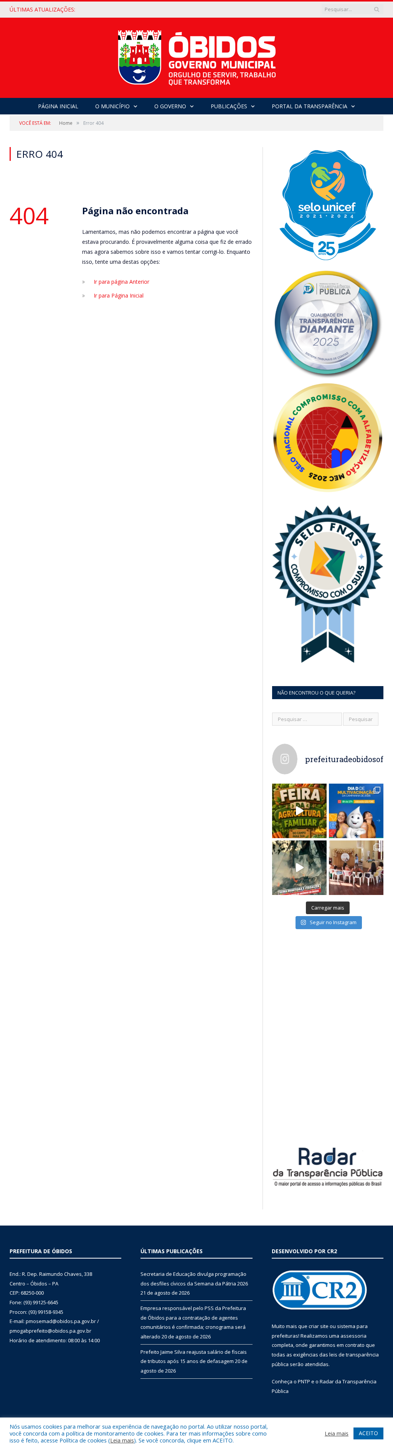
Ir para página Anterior (121, 281)
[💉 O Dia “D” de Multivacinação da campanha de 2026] (356, 811)
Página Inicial (58, 106)
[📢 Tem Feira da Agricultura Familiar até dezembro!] (299, 811)
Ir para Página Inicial (119, 295)
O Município (112, 106)
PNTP (304, 1381)
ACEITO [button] (368, 1433)
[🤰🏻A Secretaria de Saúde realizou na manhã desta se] (356, 867)
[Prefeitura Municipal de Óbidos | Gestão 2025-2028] (197, 56)
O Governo (170, 106)
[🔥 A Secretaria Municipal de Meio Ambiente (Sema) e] (299, 867)
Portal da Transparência (309, 106)
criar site (319, 1326)
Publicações (229, 106)
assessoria (353, 1335)
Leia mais (122, 1440)
